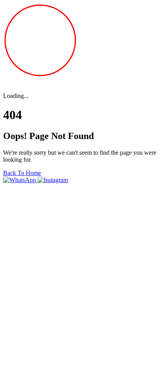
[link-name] (20, 180)
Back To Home (22, 173)
